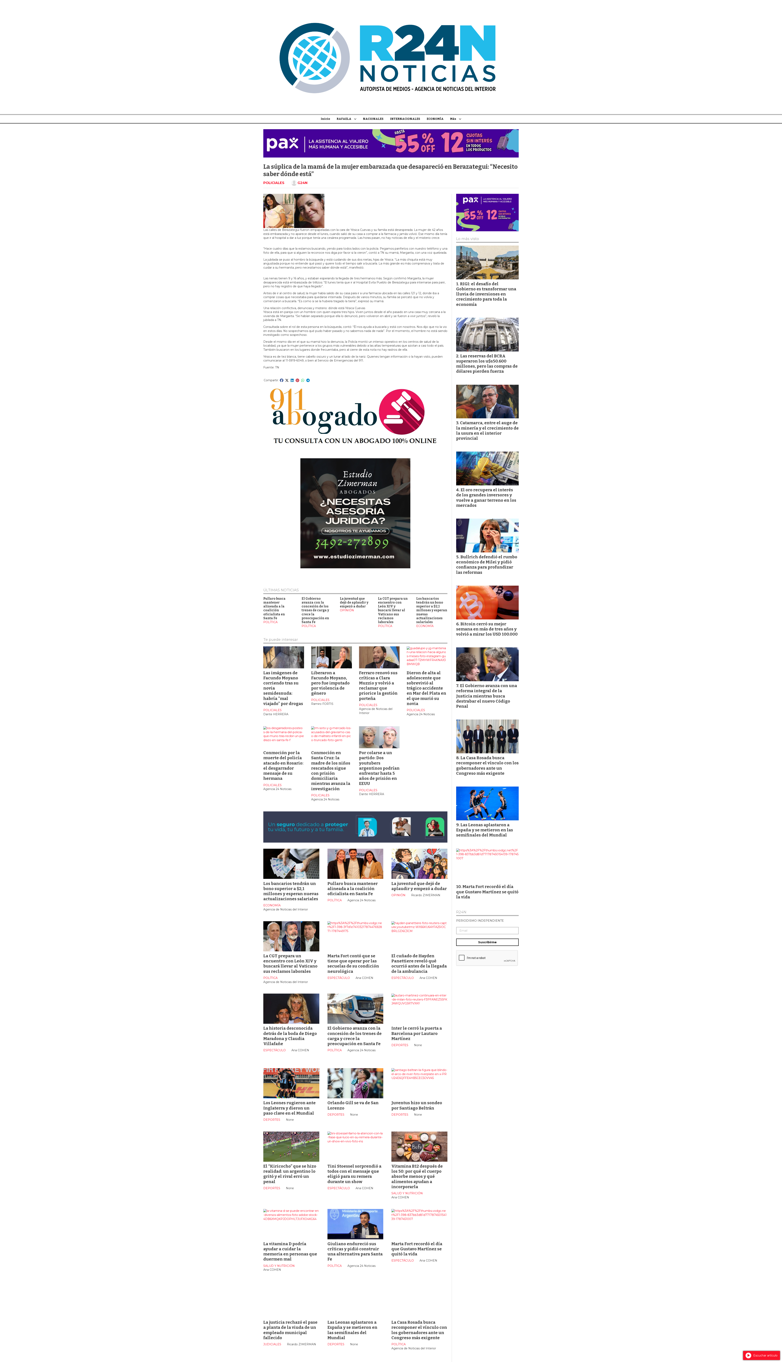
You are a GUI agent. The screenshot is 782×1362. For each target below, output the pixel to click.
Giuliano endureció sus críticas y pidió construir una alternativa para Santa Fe (355, 1251)
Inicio (325, 119)
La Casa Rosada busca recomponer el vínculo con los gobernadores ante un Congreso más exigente (419, 1330)
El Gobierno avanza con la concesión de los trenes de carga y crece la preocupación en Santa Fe (315, 610)
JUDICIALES (272, 1344)
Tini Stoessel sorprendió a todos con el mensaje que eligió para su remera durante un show (354, 1174)
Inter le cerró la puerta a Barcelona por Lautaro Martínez (416, 1033)
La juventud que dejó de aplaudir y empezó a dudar (354, 602)
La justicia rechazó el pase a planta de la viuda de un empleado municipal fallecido (290, 1330)
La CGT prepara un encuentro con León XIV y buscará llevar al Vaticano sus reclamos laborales (393, 610)
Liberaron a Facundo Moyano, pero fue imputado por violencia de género (330, 683)
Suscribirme (487, 942)
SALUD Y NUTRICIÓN (407, 1193)
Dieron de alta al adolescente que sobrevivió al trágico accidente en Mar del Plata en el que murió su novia (426, 688)
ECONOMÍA (435, 119)
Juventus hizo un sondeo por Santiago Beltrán (416, 1105)
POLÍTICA (270, 622)
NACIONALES (373, 119)
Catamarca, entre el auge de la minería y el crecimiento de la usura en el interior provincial (487, 430)
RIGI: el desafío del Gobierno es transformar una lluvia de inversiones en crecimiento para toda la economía (486, 294)
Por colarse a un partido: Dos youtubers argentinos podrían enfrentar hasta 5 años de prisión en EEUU (379, 768)
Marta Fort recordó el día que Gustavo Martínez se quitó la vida (416, 1248)
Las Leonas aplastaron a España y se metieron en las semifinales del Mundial (352, 1330)
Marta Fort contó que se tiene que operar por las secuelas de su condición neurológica (353, 963)
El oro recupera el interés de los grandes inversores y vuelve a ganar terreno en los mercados (486, 497)
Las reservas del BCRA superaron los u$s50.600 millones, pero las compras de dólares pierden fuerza (487, 364)
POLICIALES (273, 183)
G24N (303, 183)
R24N (461, 912)
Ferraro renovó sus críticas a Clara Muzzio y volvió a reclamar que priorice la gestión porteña (378, 685)
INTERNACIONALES (405, 119)
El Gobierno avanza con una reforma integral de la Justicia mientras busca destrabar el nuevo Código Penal (486, 696)
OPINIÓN (347, 610)
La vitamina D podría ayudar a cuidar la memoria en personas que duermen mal (290, 1251)
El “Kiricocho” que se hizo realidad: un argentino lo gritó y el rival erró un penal (289, 1174)
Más (453, 119)
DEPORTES (399, 1045)
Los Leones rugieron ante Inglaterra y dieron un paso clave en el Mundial (289, 1107)
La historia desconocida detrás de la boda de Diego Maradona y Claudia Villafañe (290, 1036)
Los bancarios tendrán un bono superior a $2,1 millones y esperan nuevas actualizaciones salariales (431, 610)
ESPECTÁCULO (338, 978)
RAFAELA (344, 119)
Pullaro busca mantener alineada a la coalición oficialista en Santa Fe (274, 608)
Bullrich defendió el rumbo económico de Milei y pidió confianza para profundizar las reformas (486, 564)
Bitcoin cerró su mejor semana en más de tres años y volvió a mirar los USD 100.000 (487, 629)
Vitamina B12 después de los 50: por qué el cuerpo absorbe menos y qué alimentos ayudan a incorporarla (417, 1176)
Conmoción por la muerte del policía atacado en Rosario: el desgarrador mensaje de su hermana (283, 765)
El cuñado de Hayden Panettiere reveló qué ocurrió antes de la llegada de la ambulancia (419, 963)
